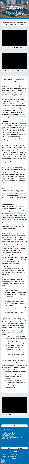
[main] (14, 9)
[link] (14, 39)
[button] (2, 2)
